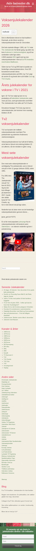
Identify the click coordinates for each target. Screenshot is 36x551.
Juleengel (5, 397)
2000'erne (7, 340)
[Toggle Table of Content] (12, 32)
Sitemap (4, 479)
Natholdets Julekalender (19, 98)
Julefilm (4, 401)
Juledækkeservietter (8, 394)
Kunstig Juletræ (6, 447)
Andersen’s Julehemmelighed (15, 52)
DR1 (5, 348)
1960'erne (7, 332)
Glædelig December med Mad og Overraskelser (19, 311)
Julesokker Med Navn (8, 424)
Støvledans (6, 226)
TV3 (5, 363)
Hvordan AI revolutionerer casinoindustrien (17, 309)
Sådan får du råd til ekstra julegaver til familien (18, 307)
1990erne (7, 338)
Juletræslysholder (7, 443)
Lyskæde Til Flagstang (9, 454)
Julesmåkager (6, 420)
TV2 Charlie (6, 79)
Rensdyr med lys (7, 462)
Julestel (4, 426)
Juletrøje (4, 445)
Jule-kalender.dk (18, 3)
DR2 (14, 57)
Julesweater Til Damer (9, 433)
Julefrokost (5, 403)
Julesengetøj (6, 416)
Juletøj (4, 437)
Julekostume (6, 409)
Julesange (5, 414)
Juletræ (4, 439)
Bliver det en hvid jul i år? (10, 511)
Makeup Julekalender (8, 456)
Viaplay (6, 368)
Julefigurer (5, 399)
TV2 (5, 357)
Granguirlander (6, 384)
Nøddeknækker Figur (8, 458)
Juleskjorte (5, 418)
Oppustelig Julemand (8, 460)
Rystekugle (5, 464)
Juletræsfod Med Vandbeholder (11, 441)
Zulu (30, 76)
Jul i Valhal (5, 390)
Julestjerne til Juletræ (8, 428)
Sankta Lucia (6, 466)
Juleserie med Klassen (11, 319)
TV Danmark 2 (8, 355)
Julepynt (4, 411)
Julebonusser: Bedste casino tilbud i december (18, 317)
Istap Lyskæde (6, 388)
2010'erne (7, 342)
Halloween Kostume (8, 473)
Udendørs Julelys (7, 471)
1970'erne (7, 334)
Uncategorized (8, 365)
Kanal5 (6, 353)
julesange (22, 222)
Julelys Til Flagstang (8, 422)
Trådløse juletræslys (8, 469)
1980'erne (7, 336)
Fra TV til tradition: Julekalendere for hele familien (17, 490)
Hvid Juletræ (6, 386)
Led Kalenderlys (7, 452)
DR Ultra (6, 346)
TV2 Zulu (7, 361)
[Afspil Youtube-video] (18, 242)
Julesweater (5, 430)
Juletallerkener (6, 435)
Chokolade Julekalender (9, 380)
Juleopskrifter (6, 407)
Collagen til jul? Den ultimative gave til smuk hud (17, 501)
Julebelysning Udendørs (9, 392)
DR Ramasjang (8, 344)
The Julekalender (8, 50)
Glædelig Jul (5, 382)
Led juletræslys (6, 450)
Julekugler (5, 405)
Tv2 (28, 47)
